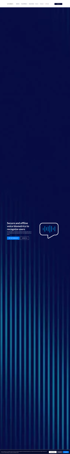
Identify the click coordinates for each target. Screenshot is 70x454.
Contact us (24, 238)
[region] (35, 452)
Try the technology (13, 238)
